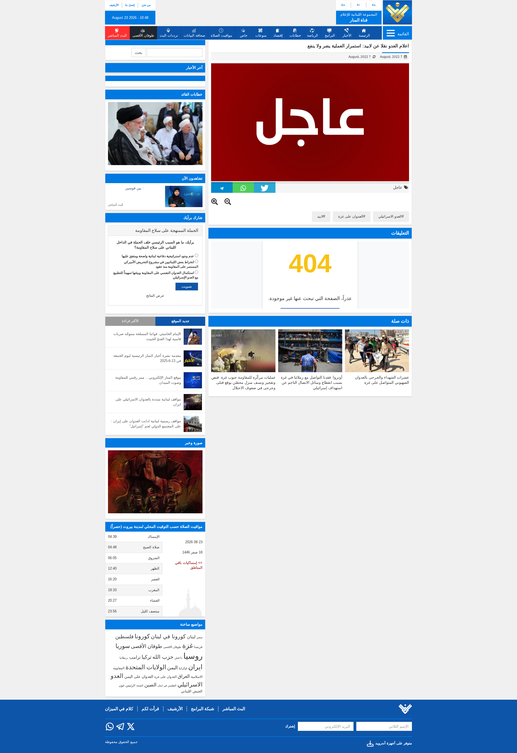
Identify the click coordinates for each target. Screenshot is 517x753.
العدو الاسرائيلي (390, 216)
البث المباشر (115, 204)
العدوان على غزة (350, 216)
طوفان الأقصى (146, 646)
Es (374, 5)
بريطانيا (124, 657)
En (343, 5)
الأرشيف (114, 5)
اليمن (172, 667)
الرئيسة (364, 35)
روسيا (192, 655)
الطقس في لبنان (167, 685)
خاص (243, 35)
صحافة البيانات (194, 35)
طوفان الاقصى (172, 647)
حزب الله (162, 657)
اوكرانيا (183, 668)
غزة (187, 645)
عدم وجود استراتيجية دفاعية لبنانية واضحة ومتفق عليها (158, 256)
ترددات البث (169, 35)
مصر (199, 637)
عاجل (397, 187)
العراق (184, 676)
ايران (195, 667)
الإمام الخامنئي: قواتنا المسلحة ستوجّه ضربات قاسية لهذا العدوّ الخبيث (147, 336)
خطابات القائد (191, 94)
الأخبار (347, 35)
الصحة (139, 685)
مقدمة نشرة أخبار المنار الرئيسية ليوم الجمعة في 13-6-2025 (147, 358)
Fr (358, 5)
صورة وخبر (193, 443)
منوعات (261, 35)
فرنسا (198, 647)
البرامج (330, 35)
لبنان (191, 636)
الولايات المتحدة (145, 667)
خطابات (295, 35)
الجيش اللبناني (191, 691)
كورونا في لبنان (168, 636)
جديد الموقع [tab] (180, 321)
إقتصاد (278, 35)
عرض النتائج (155, 296)
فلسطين (124, 636)
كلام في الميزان (119, 708)
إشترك (290, 726)
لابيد (320, 216)
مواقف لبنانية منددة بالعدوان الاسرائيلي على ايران (148, 401)
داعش (178, 657)
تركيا (146, 657)
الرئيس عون (127, 685)
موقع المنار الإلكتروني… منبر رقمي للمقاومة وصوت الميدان (148, 380)
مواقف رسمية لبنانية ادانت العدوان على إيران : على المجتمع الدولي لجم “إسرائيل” (146, 423)
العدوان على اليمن (138, 677)
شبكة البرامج (202, 708)
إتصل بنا (130, 5)
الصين (150, 685)
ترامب (135, 657)
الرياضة (312, 35)
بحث (138, 52)
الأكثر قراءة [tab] (130, 321)
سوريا (123, 646)
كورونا (142, 636)
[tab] (155, 230)
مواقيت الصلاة (221, 35)
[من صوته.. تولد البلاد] (155, 481)
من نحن (146, 5)
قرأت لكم (150, 708)
